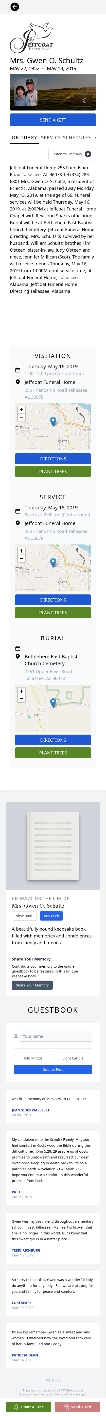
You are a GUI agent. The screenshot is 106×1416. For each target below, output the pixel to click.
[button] (53, 422)
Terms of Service (66, 1394)
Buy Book (51, 915)
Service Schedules (66, 137)
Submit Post (53, 1069)
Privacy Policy (39, 1394)
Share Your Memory (32, 985)
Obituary (24, 137)
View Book (24, 915)
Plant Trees (53, 471)
